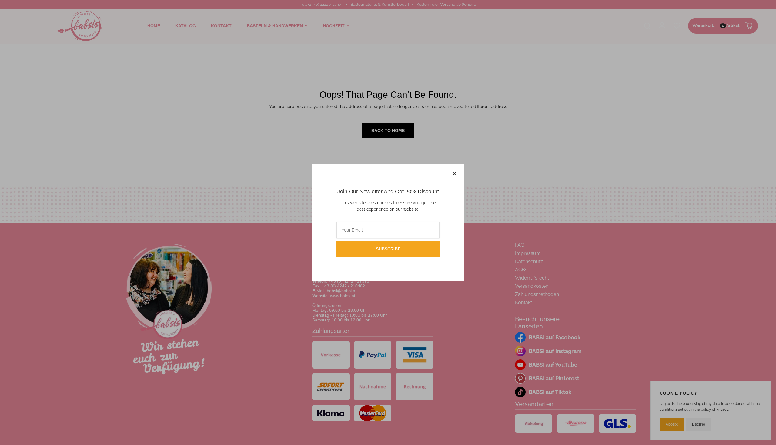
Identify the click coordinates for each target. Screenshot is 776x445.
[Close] (454, 174)
